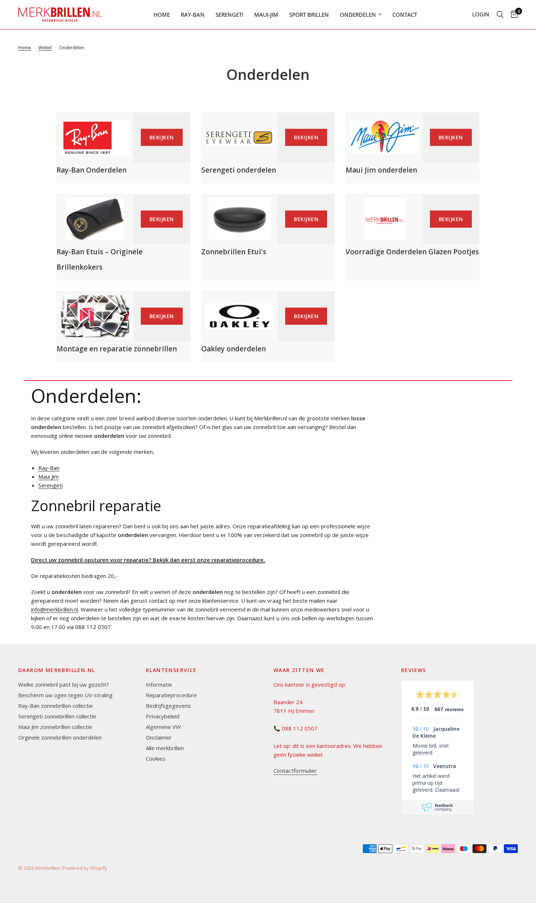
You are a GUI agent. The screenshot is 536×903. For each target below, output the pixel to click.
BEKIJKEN (161, 137)
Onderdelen (358, 14)
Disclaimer (159, 737)
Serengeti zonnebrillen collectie (57, 716)
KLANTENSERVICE (171, 670)
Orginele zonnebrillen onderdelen (60, 737)
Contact (404, 14)
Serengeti (229, 14)
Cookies (156, 758)
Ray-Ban (193, 14)
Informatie (159, 684)
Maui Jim (48, 476)
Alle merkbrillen (165, 748)
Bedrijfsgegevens (168, 705)
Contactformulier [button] (295, 771)
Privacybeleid (162, 716)
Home (162, 14)
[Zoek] (500, 14)
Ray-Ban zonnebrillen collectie (55, 705)
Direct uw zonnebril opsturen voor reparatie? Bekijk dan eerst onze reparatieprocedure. (148, 559)
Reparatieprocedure (171, 695)
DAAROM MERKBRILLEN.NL (56, 670)
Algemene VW (163, 726)
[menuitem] (161, 15)
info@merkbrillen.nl (54, 609)
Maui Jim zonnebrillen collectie (55, 726)
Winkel (45, 48)
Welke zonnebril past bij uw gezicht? (63, 684)
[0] (512, 14)
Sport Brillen (309, 14)
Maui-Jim (266, 14)
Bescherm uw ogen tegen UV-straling (65, 695)
